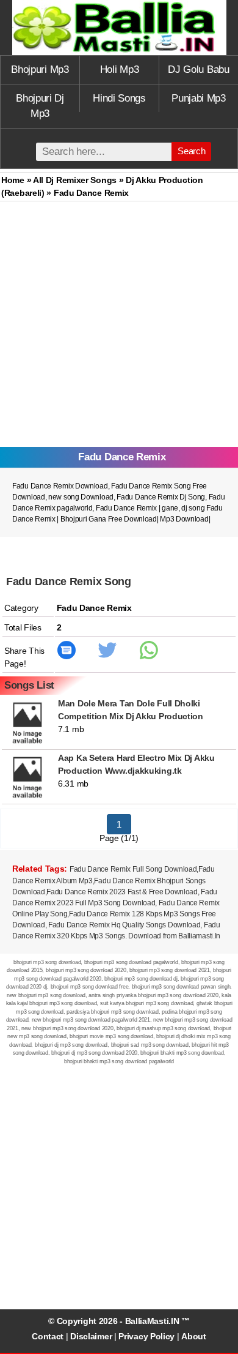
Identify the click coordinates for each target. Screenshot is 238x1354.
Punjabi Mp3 (198, 98)
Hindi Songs (119, 98)
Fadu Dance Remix (127, 508)
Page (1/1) (119, 838)
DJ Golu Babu (198, 69)
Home (12, 180)
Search (191, 151)
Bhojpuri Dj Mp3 (40, 106)
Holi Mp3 (119, 69)
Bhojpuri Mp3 (39, 69)
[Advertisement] (119, 327)
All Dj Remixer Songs (75, 180)
